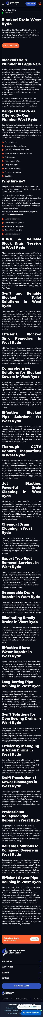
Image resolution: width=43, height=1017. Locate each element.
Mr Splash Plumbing (12, 1008)
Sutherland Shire (12, 1013)
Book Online (31, 4)
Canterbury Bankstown (11, 1011)
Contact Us (34, 939)
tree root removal (24, 580)
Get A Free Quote (10, 45)
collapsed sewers (23, 865)
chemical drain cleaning (25, 541)
